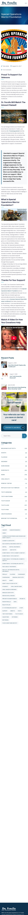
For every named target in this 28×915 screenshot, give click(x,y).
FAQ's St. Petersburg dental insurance (10, 570)
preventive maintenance (9, 598)
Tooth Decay (14, 500)
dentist (4, 549)
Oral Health (14, 479)
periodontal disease (8, 595)
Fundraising (6, 577)
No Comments (7, 69)
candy (4, 533)
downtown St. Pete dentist (10, 556)
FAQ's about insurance (9, 566)
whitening (5, 620)
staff (21, 607)
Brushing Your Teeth (14, 448)
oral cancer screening (9, 589)
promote (22, 598)
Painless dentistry (8, 592)
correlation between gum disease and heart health (14, 537)
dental (4, 546)
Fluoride (14, 457)
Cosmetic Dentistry (8, 540)
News (14, 474)
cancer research (15, 530)
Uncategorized (14, 514)
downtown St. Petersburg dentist (13, 563)
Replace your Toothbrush (14, 487)
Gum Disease (14, 466)
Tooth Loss (14, 505)
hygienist (5, 586)
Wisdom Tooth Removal (14, 518)
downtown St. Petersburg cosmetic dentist (13, 560)
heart (11, 580)
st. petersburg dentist (9, 607)
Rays (15, 601)
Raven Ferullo (6, 601)
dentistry (13, 549)
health (4, 580)
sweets (12, 610)
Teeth (19, 610)
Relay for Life (6, 604)
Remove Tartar (14, 483)
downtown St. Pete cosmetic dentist (13, 552)
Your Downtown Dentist (9, 623)
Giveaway (14, 461)
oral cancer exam (16, 586)
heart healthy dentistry (9, 583)
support (4, 610)
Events (14, 452)
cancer (4, 530)
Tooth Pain (14, 509)
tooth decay (19, 613)
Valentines (5, 617)
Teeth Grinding (14, 492)
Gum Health (14, 470)
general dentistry (18, 577)
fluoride (12, 574)
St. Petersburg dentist (13, 131)
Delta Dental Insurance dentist (11, 543)
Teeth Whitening (14, 496)
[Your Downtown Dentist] (9, 3)
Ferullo (4, 574)
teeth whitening (7, 613)
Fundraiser (21, 574)
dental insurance (14, 546)
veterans (15, 617)
